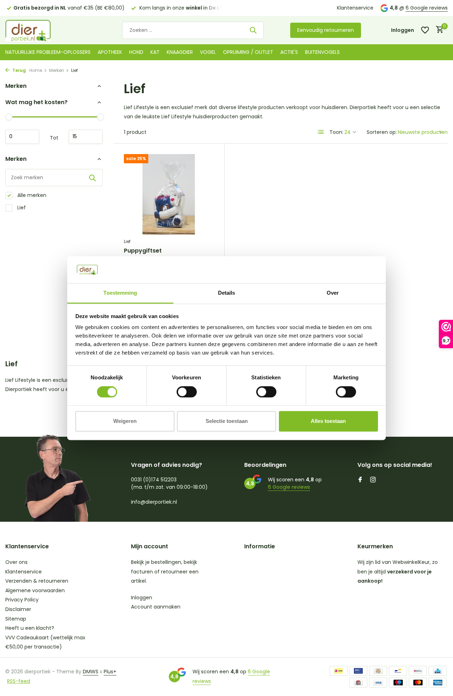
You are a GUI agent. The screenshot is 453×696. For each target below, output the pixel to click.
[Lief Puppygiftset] (169, 194)
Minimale (22, 137)
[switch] (187, 391)
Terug (18, 70)
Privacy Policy (22, 599)
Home (35, 70)
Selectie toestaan (227, 421)
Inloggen (141, 597)
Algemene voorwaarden (35, 590)
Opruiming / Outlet (248, 52)
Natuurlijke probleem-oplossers (48, 52)
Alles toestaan (328, 421)
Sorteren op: (382, 132)
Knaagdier (180, 52)
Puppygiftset (143, 251)
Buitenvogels (322, 52)
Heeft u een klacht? (29, 628)
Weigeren (125, 421)
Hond (136, 52)
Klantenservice (355, 7)
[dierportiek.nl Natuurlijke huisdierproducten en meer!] (37, 30)
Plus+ (110, 671)
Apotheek (110, 52)
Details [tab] (226, 293)
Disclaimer (18, 609)
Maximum (86, 137)
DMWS (90, 671)
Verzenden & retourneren (36, 580)
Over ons (16, 562)
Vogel (208, 52)
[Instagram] (373, 480)
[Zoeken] (253, 30)
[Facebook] (360, 480)
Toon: (336, 132)
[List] (321, 132)
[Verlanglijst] (425, 30)
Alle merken (31, 195)
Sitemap (15, 618)
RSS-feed (18, 681)
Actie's (289, 52)
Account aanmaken (155, 606)
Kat (155, 52)
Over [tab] (333, 293)
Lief (21, 207)
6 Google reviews (427, 7)
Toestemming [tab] (120, 293)
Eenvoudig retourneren (325, 30)
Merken (56, 70)
